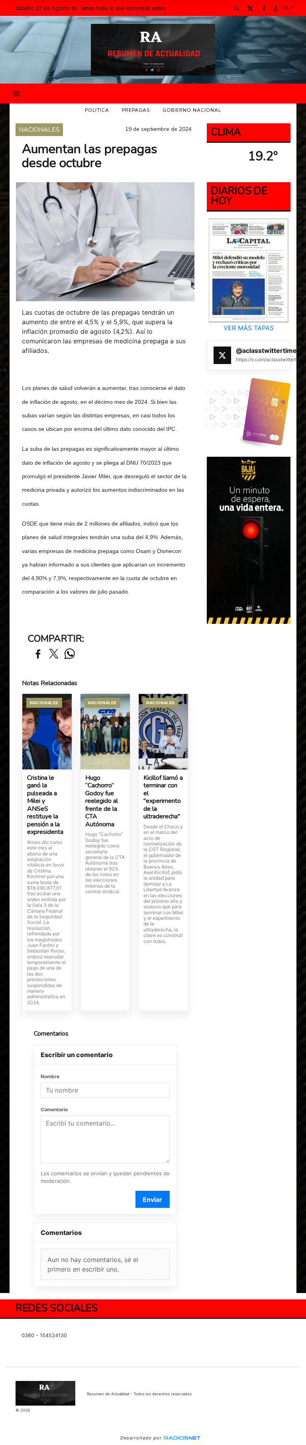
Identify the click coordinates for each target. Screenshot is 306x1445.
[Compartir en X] (54, 654)
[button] (236, 8)
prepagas (136, 110)
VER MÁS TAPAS (249, 328)
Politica (97, 110)
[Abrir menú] (16, 93)
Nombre (50, 1076)
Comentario (54, 1109)
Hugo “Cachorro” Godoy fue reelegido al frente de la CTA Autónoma (101, 801)
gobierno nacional (192, 110)
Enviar (152, 1200)
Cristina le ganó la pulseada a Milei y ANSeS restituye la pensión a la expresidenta (45, 805)
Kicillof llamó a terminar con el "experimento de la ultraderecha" (163, 797)
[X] (250, 8)
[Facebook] (264, 8)
